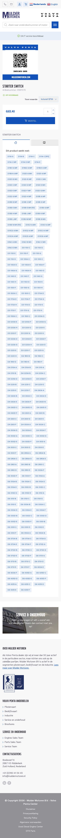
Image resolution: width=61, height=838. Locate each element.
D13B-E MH (12, 208)
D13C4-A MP (13, 236)
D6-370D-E (12, 556)
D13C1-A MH (31, 225)
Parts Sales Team (13, 742)
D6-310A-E (12, 487)
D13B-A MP (40, 196)
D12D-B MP (26, 179)
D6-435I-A (12, 584)
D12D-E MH (40, 185)
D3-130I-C (38, 259)
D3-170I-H (38, 310)
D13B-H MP (12, 213)
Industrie (9, 715)
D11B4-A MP (13, 173)
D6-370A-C (26, 538)
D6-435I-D (39, 584)
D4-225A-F (41, 379)
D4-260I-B (40, 413)
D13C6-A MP (43, 236)
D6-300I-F (26, 476)
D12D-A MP (41, 173)
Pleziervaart (10, 707)
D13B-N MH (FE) (14, 225)
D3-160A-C (12, 293)
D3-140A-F (39, 265)
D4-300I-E (39, 447)
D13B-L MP (12, 219)
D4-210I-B (12, 373)
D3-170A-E (12, 299)
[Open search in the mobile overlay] (26, 25)
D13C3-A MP (43, 230)
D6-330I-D (25, 527)
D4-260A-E (12, 402)
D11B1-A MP (12, 168)
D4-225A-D (12, 379)
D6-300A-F (39, 470)
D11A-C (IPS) (44, 156)
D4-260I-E (39, 419)
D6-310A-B (12, 481)
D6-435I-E (12, 590)
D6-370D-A (40, 544)
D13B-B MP (12, 202)
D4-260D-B (41, 402)
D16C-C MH (41, 242)
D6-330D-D (42, 516)
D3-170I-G (25, 310)
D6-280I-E (25, 470)
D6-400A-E (39, 567)
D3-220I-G (39, 350)
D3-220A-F (41, 339)
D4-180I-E (25, 362)
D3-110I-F (24, 253)
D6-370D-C (27, 550)
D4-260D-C (12, 407)
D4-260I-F (12, 424)
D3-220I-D (41, 345)
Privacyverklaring (30, 813)
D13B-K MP (40, 213)
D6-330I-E (39, 527)
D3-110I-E (11, 253)
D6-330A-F (41, 510)
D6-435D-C (41, 573)
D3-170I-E (39, 305)
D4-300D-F (26, 441)
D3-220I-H (12, 356)
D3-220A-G (12, 345)
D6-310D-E (26, 493)
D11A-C (31, 156)
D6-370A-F (26, 544)
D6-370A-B (12, 538)
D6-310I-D (38, 499)
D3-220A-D (12, 339)
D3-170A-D (39, 293)
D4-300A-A (26, 424)
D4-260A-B (12, 396)
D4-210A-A (12, 367)
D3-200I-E (40, 328)
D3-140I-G (38, 276)
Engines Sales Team (14, 737)
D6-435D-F (41, 578)
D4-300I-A (40, 441)
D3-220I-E (12, 350)
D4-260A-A (39, 390)
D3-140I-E (12, 276)
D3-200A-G (41, 322)
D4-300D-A (12, 436)
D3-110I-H (12, 259)
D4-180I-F (38, 362)
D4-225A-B (26, 373)
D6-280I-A (12, 464)
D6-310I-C (25, 499)
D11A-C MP (12, 162)
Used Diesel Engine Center (30, 826)
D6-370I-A (40, 556)
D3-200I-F (12, 333)
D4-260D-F (12, 413)
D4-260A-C (27, 396)
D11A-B (21, 156)
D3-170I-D (26, 305)
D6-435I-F (25, 590)
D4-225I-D (39, 384)
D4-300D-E (12, 441)
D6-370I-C (25, 561)
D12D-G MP (12, 196)
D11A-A (10, 156)
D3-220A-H (27, 345)
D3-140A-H (26, 270)
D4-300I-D (25, 447)
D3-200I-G (25, 333)
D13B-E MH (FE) (28, 208)
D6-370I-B (12, 561)
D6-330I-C (12, 527)
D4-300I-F (12, 453)
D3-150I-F (12, 288)
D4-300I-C (12, 447)
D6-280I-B (25, 464)
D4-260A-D (41, 396)
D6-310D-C (40, 487)
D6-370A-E (12, 544)
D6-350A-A (26, 533)
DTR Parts (30, 831)
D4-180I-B (25, 356)
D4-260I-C (12, 419)
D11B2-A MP (27, 168)
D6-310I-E (12, 504)
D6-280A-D (27, 459)
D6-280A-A (26, 453)
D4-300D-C (27, 436)
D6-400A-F (12, 573)
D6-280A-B (40, 453)
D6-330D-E (12, 521)
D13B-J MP (26, 213)
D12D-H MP (26, 196)
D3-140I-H (12, 282)
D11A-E (37, 162)
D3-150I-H (38, 288)
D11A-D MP (25, 162)
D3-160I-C (26, 293)
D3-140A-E (26, 265)
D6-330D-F (26, 521)
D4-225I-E (12, 390)
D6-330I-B (40, 521)
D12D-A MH (27, 173)
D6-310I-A (40, 493)
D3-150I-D (25, 282)
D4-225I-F (25, 390)
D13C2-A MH (13, 230)
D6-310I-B (12, 499)
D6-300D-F (12, 476)
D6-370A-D (41, 538)
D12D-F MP (26, 191)
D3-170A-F (25, 299)
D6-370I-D (39, 561)
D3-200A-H (12, 328)
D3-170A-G (39, 299)
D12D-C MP (12, 185)
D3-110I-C (26, 248)
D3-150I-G (25, 288)
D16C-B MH (26, 242)
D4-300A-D (12, 430)
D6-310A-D (40, 481)
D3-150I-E (38, 282)
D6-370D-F (26, 556)
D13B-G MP (44, 208)
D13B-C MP (26, 202)
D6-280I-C (39, 464)
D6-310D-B (26, 487)
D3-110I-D (39, 248)
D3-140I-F (25, 276)
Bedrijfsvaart (11, 711)
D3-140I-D (40, 270)
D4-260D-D (27, 407)
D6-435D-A (26, 573)
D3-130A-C (25, 259)
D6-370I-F (25, 567)
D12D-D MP (26, 185)
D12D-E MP (12, 191)
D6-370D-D (41, 550)
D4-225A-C (40, 373)
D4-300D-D (41, 436)
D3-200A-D (39, 316)
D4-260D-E (41, 407)
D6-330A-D (12, 510)
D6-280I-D (12, 470)
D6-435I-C (25, 584)
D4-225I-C (25, 384)
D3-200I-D (26, 328)
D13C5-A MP (28, 236)
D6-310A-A (40, 476)
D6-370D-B (12, 550)
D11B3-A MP (42, 168)
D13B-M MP (26, 219)
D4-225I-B (12, 384)
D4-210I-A (40, 367)
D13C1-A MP (45, 225)
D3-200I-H (39, 333)
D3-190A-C (12, 316)
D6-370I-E (12, 567)
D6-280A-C (12, 459)
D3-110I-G (37, 253)
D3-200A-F (26, 322)
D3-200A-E (12, 322)
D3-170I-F (12, 310)
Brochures (9, 724)
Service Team (11, 746)
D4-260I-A (26, 413)
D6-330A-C (40, 504)
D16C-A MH (12, 242)
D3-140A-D (12, 265)
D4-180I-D (12, 362)
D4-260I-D (25, 419)
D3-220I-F (25, 350)
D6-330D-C (27, 516)
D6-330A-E (26, 510)
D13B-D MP (40, 202)
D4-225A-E (26, 379)
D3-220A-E (26, 339)
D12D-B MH (12, 179)
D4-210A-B (26, 367)
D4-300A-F (41, 430)
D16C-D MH (12, 248)
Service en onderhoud (15, 720)
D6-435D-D (12, 578)
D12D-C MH (41, 179)
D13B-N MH (41, 219)
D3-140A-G (12, 270)
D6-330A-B (25, 504)
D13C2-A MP (28, 230)
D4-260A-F (26, 402)
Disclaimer (30, 809)
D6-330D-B (12, 516)
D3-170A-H (12, 305)
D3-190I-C (26, 316)
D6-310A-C (26, 481)
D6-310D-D (12, 493)
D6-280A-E (41, 459)
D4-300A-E (26, 430)
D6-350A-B (40, 533)
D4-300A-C (40, 424)
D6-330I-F (12, 533)
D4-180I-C (39, 356)
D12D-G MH (40, 191)
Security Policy (30, 818)
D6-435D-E (27, 578)
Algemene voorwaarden (30, 822)
